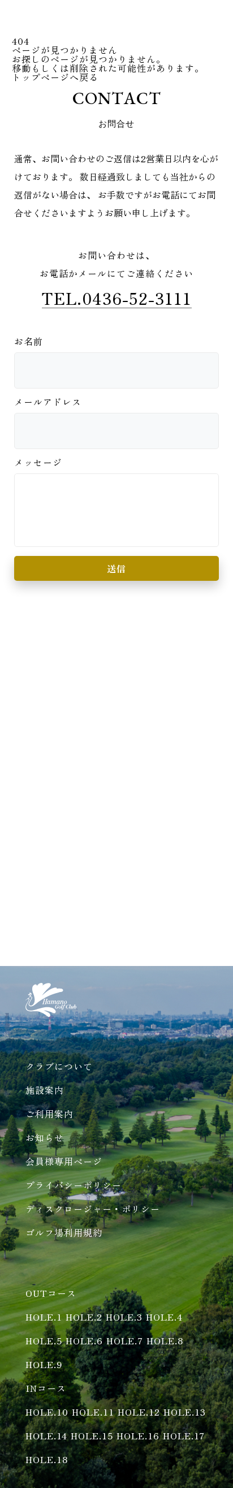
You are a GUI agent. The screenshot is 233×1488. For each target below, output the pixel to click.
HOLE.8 (164, 1340)
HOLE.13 (184, 1411)
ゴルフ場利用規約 (63, 1232)
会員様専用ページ (63, 1161)
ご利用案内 (49, 1113)
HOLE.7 (124, 1340)
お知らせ (44, 1137)
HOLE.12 (139, 1411)
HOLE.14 (46, 1435)
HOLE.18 (46, 1459)
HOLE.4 (164, 1316)
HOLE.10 (46, 1411)
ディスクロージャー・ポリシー (92, 1208)
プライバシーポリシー (73, 1185)
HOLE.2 (84, 1316)
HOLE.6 (84, 1340)
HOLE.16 (137, 1435)
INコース (45, 1388)
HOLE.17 (184, 1435)
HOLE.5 (43, 1340)
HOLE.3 (124, 1316)
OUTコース (50, 1293)
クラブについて (59, 1066)
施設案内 (44, 1090)
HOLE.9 (44, 1364)
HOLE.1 (43, 1316)
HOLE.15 (92, 1435)
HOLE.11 (93, 1411)
